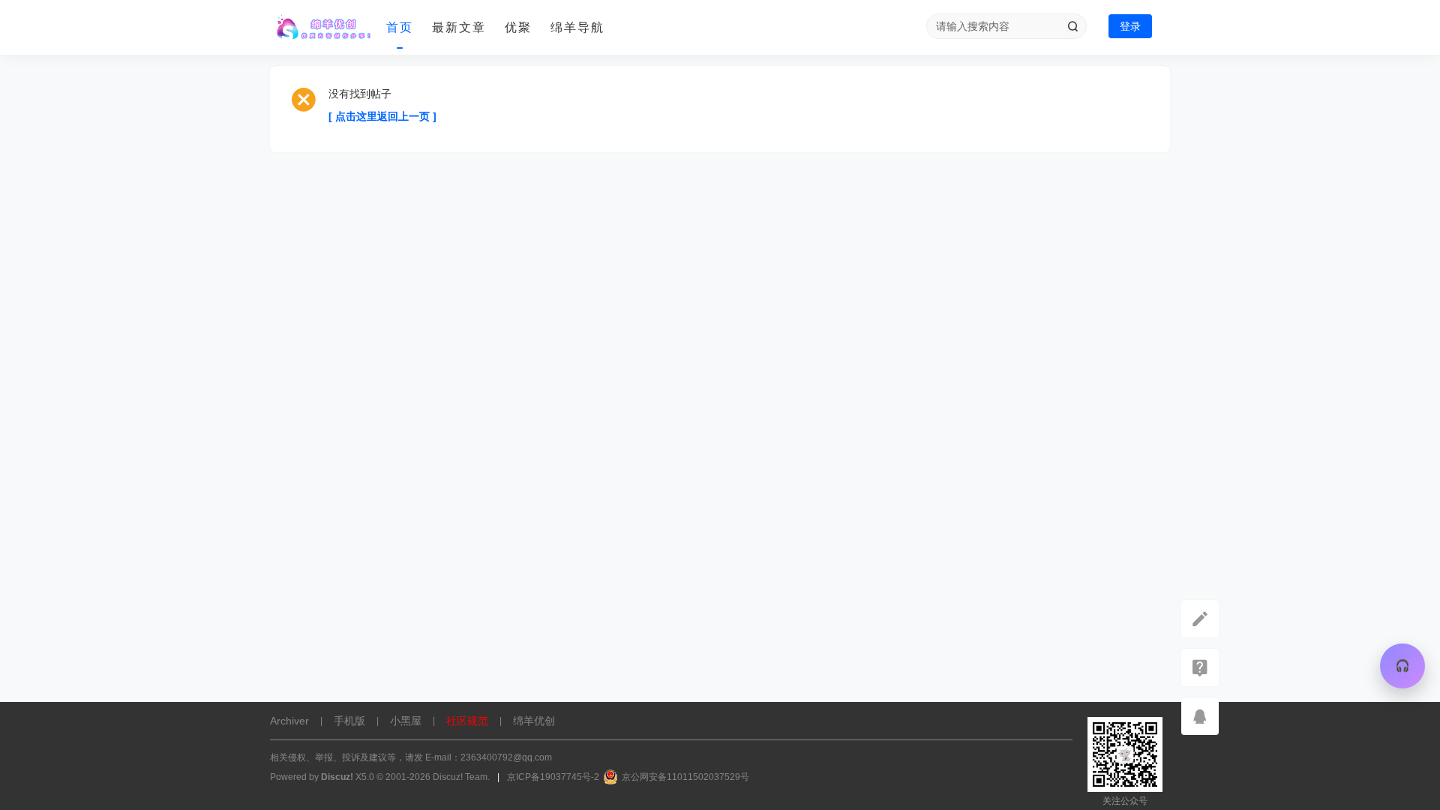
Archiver (289, 721)
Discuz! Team (460, 777)
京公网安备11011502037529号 (685, 777)
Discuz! (337, 777)
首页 (399, 27)
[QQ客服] (1200, 716)
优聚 (518, 27)
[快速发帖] (1200, 619)
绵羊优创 (534, 721)
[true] (1072, 26)
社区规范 (467, 721)
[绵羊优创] (322, 27)
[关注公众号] (1200, 667)
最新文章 (459, 27)
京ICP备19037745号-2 (553, 777)
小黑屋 (406, 721)
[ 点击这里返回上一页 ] (382, 116)
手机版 (349, 721)
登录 (1130, 26)
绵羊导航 (577, 27)
